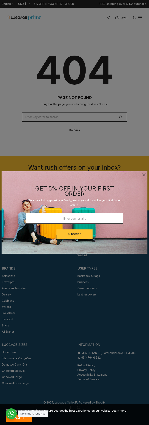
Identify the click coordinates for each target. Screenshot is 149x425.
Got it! (19, 418)
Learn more (119, 410)
